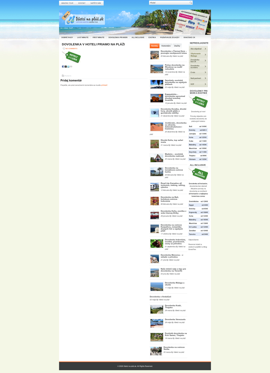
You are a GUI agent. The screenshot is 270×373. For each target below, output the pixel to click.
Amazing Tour (67, 3)
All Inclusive (138, 37)
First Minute (98, 37)
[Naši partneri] (198, 80)
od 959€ (205, 208)
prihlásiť (104, 85)
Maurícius (193, 148)
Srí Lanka (193, 227)
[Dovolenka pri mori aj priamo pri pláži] (198, 102)
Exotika (152, 37)
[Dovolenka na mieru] (198, 69)
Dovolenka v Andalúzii (160, 297)
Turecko (192, 234)
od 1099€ (203, 148)
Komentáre (166, 46)
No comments (71, 48)
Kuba (191, 141)
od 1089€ (204, 212)
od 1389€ (204, 223)
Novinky (154, 46)
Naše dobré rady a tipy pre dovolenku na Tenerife (173, 270)
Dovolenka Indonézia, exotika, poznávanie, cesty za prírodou (175, 242)
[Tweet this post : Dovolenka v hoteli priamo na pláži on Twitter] (68, 67)
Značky (177, 46)
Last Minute (82, 37)
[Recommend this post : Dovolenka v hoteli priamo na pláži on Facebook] (63, 67)
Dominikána (194, 201)
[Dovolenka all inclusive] (198, 179)
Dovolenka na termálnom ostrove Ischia (174, 170)
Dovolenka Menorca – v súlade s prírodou (172, 256)
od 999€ (203, 155)
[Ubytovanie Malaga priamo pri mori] (198, 57)
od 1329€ (203, 159)
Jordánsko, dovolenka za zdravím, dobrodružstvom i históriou (175, 126)
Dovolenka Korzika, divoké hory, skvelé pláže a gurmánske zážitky (173, 111)
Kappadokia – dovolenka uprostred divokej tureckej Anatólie (175, 97)
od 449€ (205, 205)
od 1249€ (204, 216)
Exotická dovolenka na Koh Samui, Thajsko (176, 334)
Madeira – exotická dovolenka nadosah (174, 155)
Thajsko (192, 155)
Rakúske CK (189, 37)
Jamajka (192, 133)
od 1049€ (204, 230)
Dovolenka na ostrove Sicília (174, 348)
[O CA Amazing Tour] (198, 74)
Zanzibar (192, 230)
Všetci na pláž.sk (129, 366)
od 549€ (205, 234)
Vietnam (192, 159)
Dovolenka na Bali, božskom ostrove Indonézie (170, 199)
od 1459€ (203, 144)
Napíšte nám (96, 3)
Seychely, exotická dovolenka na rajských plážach (176, 82)
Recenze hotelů (194, 244)
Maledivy (192, 144)
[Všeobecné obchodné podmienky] (198, 86)
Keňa (191, 137)
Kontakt (82, 3)
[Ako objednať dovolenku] (198, 51)
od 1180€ (203, 141)
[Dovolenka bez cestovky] (198, 63)
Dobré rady (67, 37)
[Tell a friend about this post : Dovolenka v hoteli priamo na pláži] (71, 67)
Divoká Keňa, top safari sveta (172, 141)
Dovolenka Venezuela (175, 319)
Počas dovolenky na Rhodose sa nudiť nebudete (174, 67)
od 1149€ (203, 152)
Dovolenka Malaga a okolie (174, 284)
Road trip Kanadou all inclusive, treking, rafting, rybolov (173, 185)
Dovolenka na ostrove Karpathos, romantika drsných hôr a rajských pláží (172, 228)
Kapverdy (193, 212)
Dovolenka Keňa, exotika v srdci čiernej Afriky (173, 212)
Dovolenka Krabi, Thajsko (173, 306)
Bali (190, 126)
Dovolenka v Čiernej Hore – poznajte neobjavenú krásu (174, 52)
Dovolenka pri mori (118, 37)
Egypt (191, 205)
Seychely (192, 152)
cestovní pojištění (195, 247)
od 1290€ (204, 201)
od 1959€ (204, 219)
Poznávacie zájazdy (169, 37)
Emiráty (192, 130)
